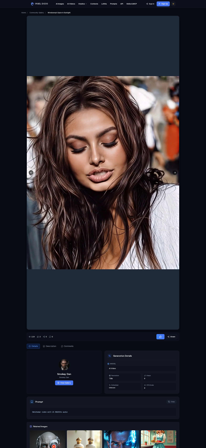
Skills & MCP (131, 4)
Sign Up (164, 4)
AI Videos (71, 4)
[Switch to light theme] (173, 4)
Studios (81, 4)
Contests (94, 4)
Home (23, 13)
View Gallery (65, 383)
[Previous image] (31, 172)
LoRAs (104, 4)
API (121, 4)
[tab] (33, 346)
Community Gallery (37, 13)
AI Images (60, 4)
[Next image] (175, 172)
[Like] (160, 336)
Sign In (151, 4)
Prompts (113, 4)
